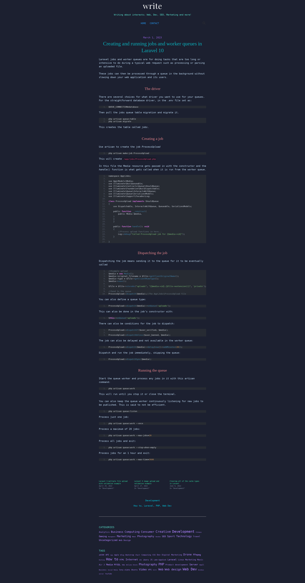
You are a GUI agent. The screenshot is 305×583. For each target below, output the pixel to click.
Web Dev (167, 505)
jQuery (146, 560)
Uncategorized (108, 540)
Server (193, 564)
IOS (140, 560)
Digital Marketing (172, 555)
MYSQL (117, 564)
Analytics (104, 532)
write (152, 6)
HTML (121, 559)
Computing (132, 531)
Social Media (113, 570)
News (134, 536)
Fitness (199, 532)
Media (109, 564)
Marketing (124, 536)
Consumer (147, 531)
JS (151, 559)
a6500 (101, 555)
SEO (164, 536)
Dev (158, 555)
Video (143, 569)
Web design (173, 569)
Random (158, 536)
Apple (116, 555)
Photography (145, 536)
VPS (150, 570)
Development (152, 500)
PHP (158, 505)
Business (117, 531)
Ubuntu (134, 570)
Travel (196, 536)
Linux (181, 560)
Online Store (131, 565)
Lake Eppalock (160, 560)
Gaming (103, 536)
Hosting (102, 560)
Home (143, 23)
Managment (112, 536)
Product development (176, 565)
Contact (154, 23)
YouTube (108, 574)
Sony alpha (124, 570)
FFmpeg (197, 554)
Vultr (155, 570)
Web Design (125, 540)
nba (123, 565)
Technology (184, 536)
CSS (154, 555)
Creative (163, 531)
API (107, 555)
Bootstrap (129, 555)
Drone (187, 554)
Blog (122, 555)
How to (137, 505)
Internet (132, 559)
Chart (137, 555)
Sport (171, 536)
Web (160, 569)
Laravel (148, 505)
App (111, 555)
